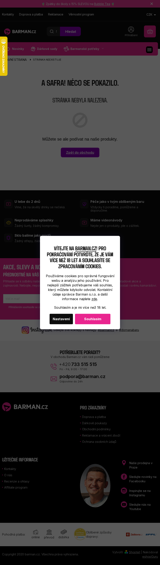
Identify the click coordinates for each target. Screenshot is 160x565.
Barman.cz (85, 248)
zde (94, 299)
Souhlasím (92, 319)
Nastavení (61, 319)
